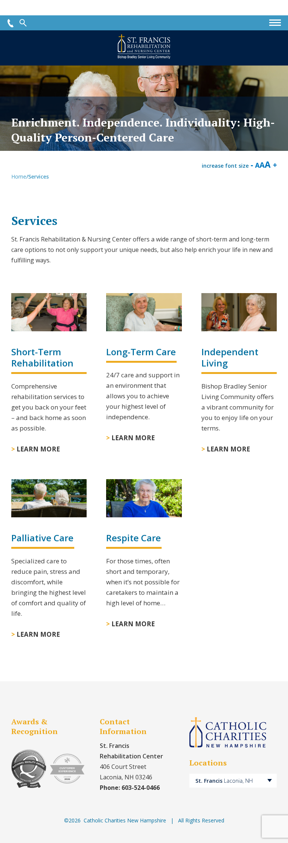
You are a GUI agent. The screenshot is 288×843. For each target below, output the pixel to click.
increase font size (225, 165)
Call (10, 23)
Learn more (38, 449)
